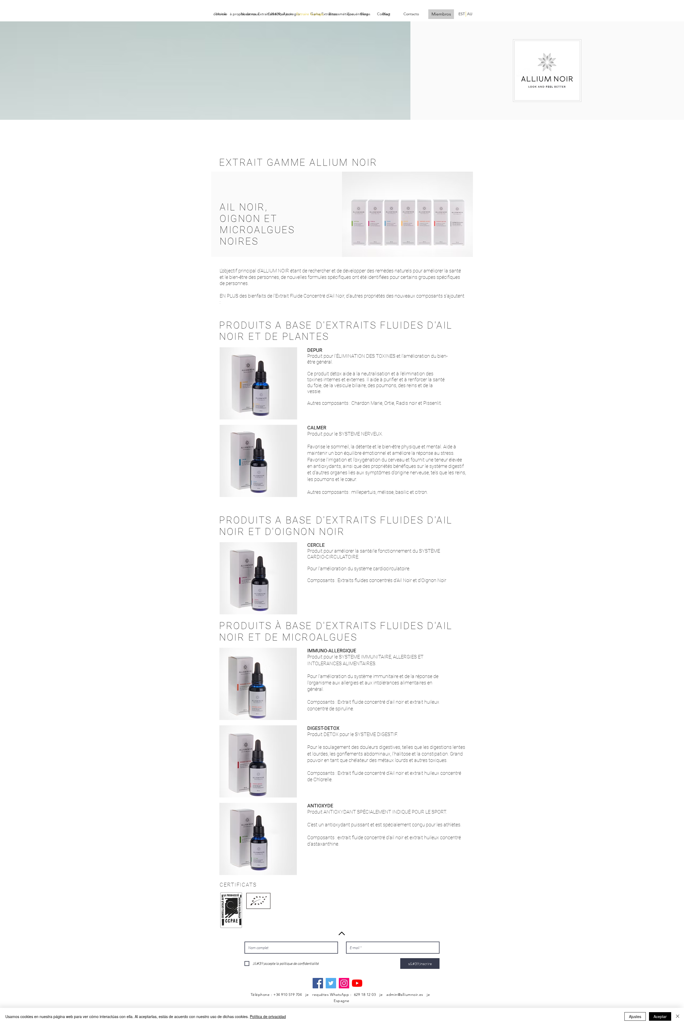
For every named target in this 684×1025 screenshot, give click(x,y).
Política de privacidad (268, 1016)
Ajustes (635, 1016)
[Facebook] (318, 983)
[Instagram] (344, 983)
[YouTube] (357, 983)
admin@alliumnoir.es (404, 994)
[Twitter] (331, 983)
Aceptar (660, 1016)
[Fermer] (677, 1016)
